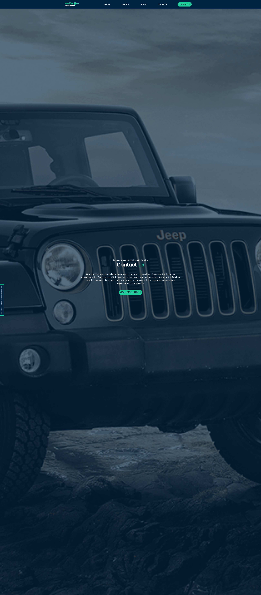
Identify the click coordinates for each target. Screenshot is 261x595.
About (143, 4)
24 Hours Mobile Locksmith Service (2, 300)
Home (107, 4)
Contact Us (184, 4)
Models (125, 4)
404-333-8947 (130, 292)
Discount (162, 4)
